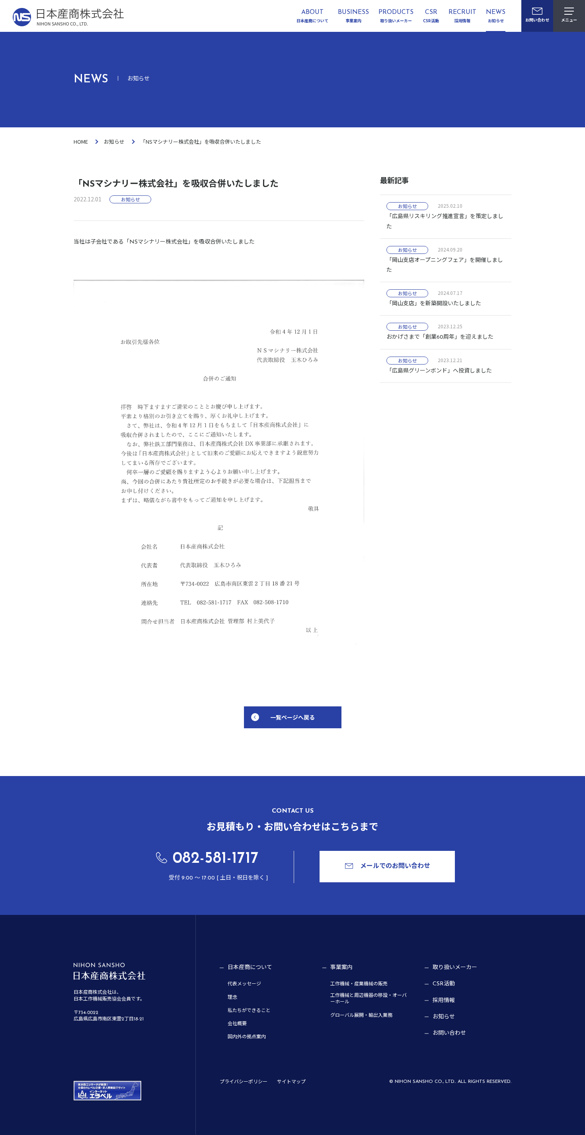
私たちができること (249, 1010)
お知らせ (114, 141)
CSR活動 (444, 984)
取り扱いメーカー (455, 968)
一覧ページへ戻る (292, 717)
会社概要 (237, 1024)
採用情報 (444, 1001)
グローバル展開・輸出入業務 (361, 1015)
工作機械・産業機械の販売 (359, 984)
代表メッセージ (244, 984)
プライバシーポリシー (243, 1082)
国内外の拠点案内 (247, 1037)
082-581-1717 (216, 859)
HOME (81, 141)
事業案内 (341, 968)
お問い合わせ (449, 1033)
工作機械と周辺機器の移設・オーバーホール (368, 999)
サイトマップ (291, 1082)
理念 (232, 997)
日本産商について (250, 968)
